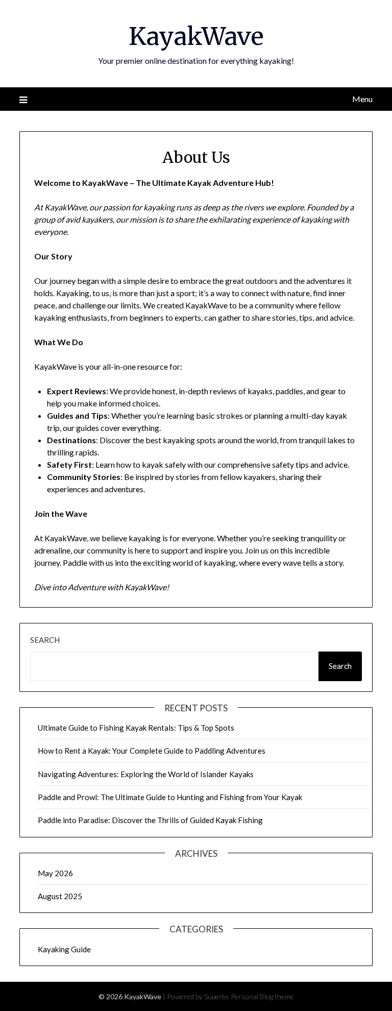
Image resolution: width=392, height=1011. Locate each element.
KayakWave (196, 36)
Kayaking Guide (64, 949)
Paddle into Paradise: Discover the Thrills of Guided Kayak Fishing (150, 820)
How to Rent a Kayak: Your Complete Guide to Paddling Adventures (151, 750)
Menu (362, 99)
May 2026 (55, 873)
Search (45, 639)
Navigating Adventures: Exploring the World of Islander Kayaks (146, 774)
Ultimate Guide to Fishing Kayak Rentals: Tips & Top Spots (136, 727)
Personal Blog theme (262, 996)
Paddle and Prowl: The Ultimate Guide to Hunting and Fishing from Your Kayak (170, 797)
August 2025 (60, 896)
